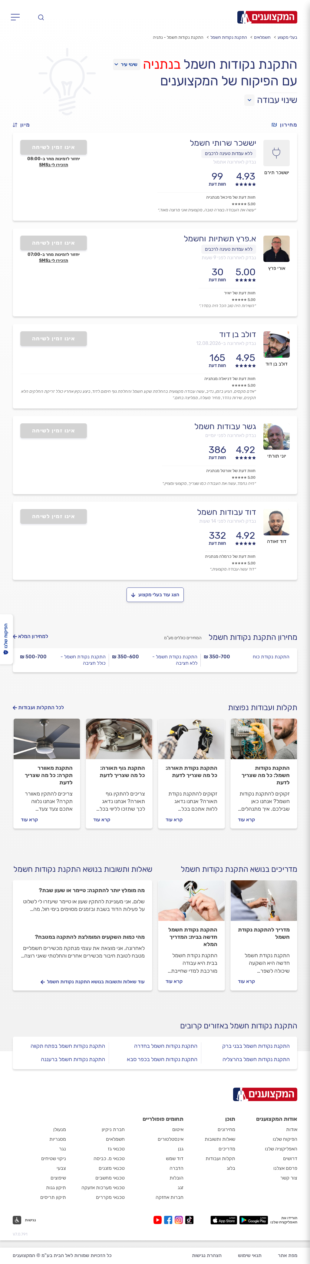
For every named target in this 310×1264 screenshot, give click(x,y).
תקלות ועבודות (220, 1158)
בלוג (231, 1168)
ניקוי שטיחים (53, 1158)
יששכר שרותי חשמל (223, 143)
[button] (24, 125)
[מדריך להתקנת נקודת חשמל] (264, 903)
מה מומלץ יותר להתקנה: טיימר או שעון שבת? (92, 890)
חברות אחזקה (169, 1197)
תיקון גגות (56, 1187)
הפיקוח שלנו (285, 1139)
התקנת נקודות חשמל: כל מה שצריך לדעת (266, 775)
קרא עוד (246, 819)
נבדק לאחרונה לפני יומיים (230, 435)
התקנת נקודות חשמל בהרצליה (256, 1059)
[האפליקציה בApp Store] (223, 1220)
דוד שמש (174, 1158)
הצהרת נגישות (207, 1255)
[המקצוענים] (267, 17)
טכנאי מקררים (110, 1197)
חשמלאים (262, 37)
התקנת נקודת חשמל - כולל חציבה (83, 660)
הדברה (176, 1168)
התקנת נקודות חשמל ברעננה (73, 1059)
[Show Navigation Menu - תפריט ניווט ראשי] (17, 17)
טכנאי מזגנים (112, 1168)
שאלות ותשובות (220, 1139)
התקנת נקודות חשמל (228, 37)
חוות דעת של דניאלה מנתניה (230, 378)
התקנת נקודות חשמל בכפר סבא (162, 1059)
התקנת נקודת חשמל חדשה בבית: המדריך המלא (192, 937)
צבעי (61, 1168)
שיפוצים (58, 1178)
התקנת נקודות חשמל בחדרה (165, 1046)
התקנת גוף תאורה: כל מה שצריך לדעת (122, 772)
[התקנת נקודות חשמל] (264, 742)
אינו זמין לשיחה (53, 147)
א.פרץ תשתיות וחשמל (220, 238)
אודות (291, 1129)
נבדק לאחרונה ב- (226, 343)
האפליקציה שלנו (281, 1149)
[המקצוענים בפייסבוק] (169, 1220)
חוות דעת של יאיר (240, 293)
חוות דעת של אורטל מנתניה (231, 470)
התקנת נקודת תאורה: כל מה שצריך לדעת (191, 772)
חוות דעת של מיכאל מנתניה (231, 197)
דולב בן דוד (237, 334)
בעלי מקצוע (287, 37)
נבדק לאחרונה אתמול (234, 162)
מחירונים (226, 1129)
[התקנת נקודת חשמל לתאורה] (191, 742)
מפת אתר (287, 1255)
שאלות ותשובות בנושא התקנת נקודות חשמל (82, 869)
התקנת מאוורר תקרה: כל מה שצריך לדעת (49, 775)
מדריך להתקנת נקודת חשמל (264, 933)
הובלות (176, 1178)
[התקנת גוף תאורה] (119, 742)
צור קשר (288, 1178)
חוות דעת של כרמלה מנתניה (230, 556)
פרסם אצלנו (285, 1168)
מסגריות (57, 1139)
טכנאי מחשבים (110, 1178)
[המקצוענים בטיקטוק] (189, 1220)
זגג (180, 1187)
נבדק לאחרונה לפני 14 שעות (227, 521)
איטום (177, 1129)
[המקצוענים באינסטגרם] (180, 1220)
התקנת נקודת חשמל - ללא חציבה (174, 660)
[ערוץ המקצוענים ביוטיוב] (158, 1220)
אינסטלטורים (170, 1139)
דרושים (290, 1158)
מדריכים (227, 1149)
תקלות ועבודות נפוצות (262, 707)
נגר (62, 1149)
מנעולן (59, 1129)
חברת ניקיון (113, 1129)
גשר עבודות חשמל (225, 426)
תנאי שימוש (250, 1255)
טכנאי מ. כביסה (109, 1158)
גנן (180, 1149)
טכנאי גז (116, 1149)
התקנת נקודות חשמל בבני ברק (256, 1046)
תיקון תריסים (53, 1197)
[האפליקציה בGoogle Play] (253, 1220)
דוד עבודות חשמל (226, 512)
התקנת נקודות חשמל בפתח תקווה (68, 1046)
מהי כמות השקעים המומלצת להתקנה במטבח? (90, 937)
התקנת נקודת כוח (271, 657)
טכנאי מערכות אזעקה (103, 1187)
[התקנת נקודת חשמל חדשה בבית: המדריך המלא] (191, 903)
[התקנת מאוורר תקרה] (47, 742)
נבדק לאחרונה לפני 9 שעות (229, 257)
